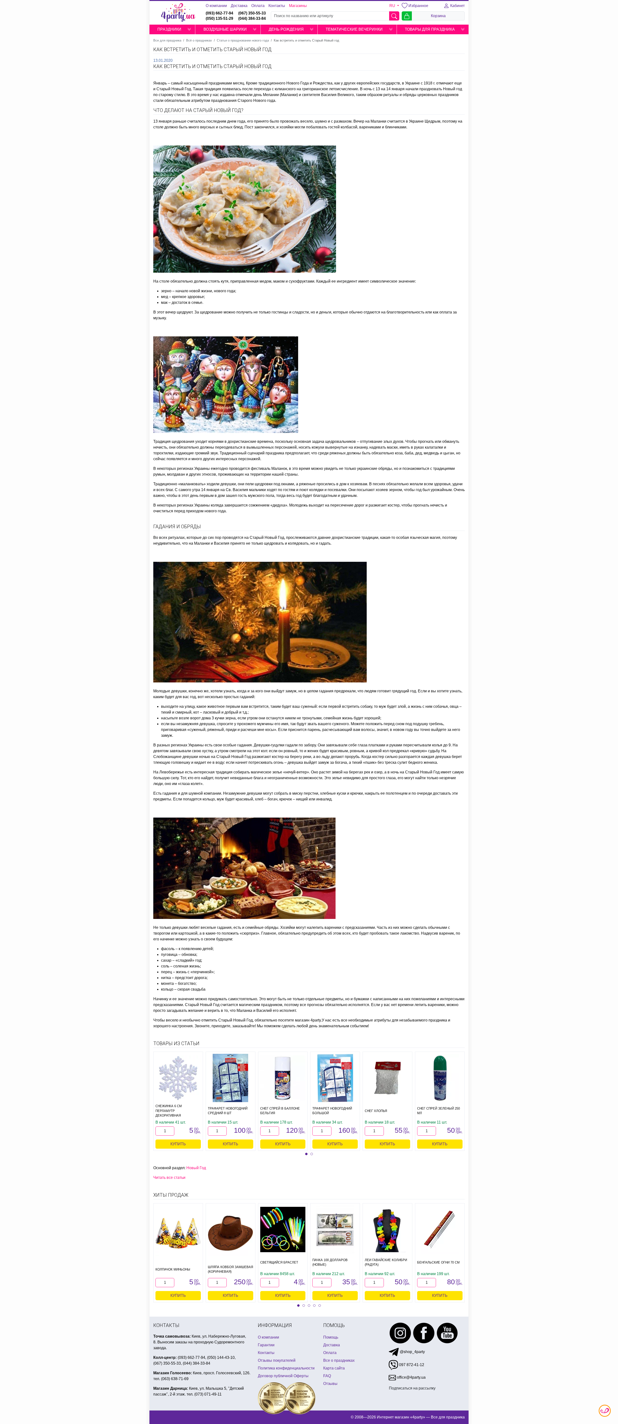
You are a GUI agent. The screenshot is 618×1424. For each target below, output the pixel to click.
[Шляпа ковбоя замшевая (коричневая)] (230, 1233)
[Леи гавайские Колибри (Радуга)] (387, 1229)
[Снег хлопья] (387, 1078)
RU (392, 6)
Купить (178, 1144)
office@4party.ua (411, 1377)
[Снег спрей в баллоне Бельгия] (283, 1078)
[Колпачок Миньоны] (178, 1233)
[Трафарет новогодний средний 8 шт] (230, 1078)
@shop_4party (412, 1352)
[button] (189, 29)
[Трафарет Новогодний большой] (335, 1078)
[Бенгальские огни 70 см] (440, 1229)
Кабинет (457, 6)
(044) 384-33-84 (252, 18)
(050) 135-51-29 (219, 18)
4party (315, 1020)
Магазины (298, 6)
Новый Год (196, 1168)
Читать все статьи (169, 1177)
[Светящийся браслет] (283, 1229)
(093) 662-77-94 (219, 13)
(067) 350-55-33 (252, 13)
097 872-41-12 (411, 1365)
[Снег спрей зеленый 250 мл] (440, 1078)
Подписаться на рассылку (412, 1388)
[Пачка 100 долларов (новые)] (335, 1229)
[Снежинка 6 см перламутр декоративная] (178, 1078)
